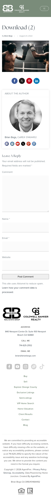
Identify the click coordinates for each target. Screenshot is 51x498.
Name (6, 219)
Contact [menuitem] (25, 419)
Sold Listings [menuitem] (25, 397)
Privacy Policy (39, 469)
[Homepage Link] (15, 8)
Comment (7, 172)
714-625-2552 (25, 345)
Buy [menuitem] (25, 376)
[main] (25, 160)
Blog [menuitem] (25, 424)
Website (6, 257)
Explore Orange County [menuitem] (25, 386)
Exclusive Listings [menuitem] (25, 392)
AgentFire (35, 476)
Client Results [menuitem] (25, 414)
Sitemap (7, 472)
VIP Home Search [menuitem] (25, 403)
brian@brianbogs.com (25, 355)
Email (5, 238)
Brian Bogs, (21, 137)
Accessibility (18, 472)
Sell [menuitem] (25, 381)
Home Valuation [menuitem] (25, 408)
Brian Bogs (8, 36)
